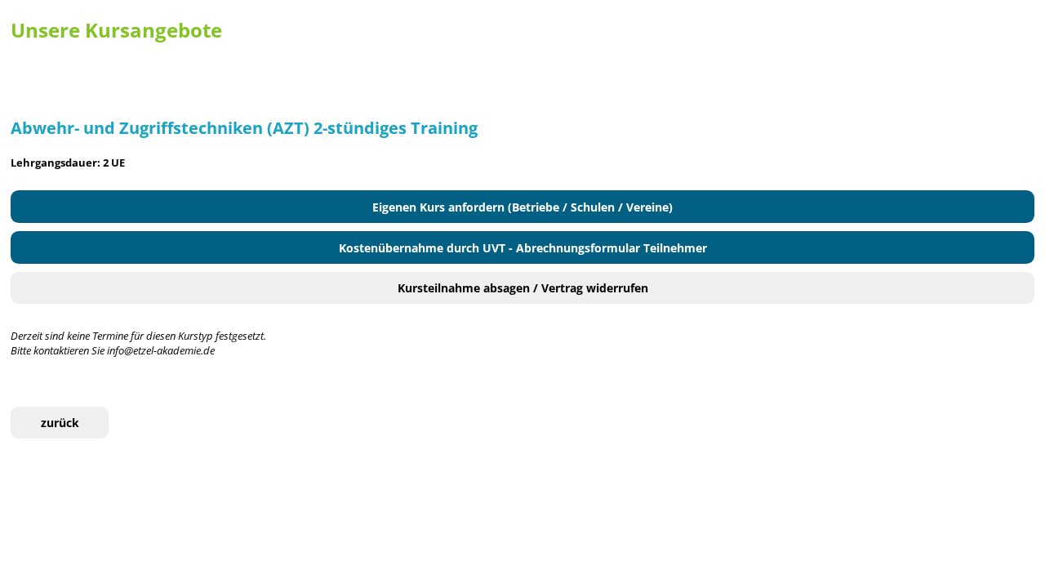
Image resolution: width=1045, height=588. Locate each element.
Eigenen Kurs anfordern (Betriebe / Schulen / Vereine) (522, 207)
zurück (60, 422)
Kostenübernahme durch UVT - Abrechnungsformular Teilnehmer (523, 248)
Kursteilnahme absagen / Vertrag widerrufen (523, 288)
